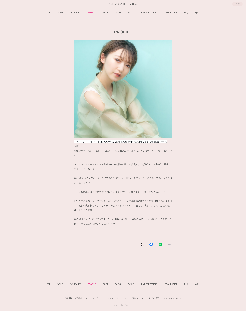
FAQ (186, 12)
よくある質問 (154, 298)
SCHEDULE (75, 12)
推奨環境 (68, 298)
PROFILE (92, 12)
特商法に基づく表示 (137, 298)
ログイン (237, 4)
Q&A (197, 12)
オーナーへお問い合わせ (171, 298)
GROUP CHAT (170, 12)
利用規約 (78, 298)
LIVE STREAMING (149, 12)
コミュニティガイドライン (116, 298)
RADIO (131, 12)
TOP (48, 12)
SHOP (105, 12)
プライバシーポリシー (94, 298)
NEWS (60, 12)
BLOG (118, 12)
